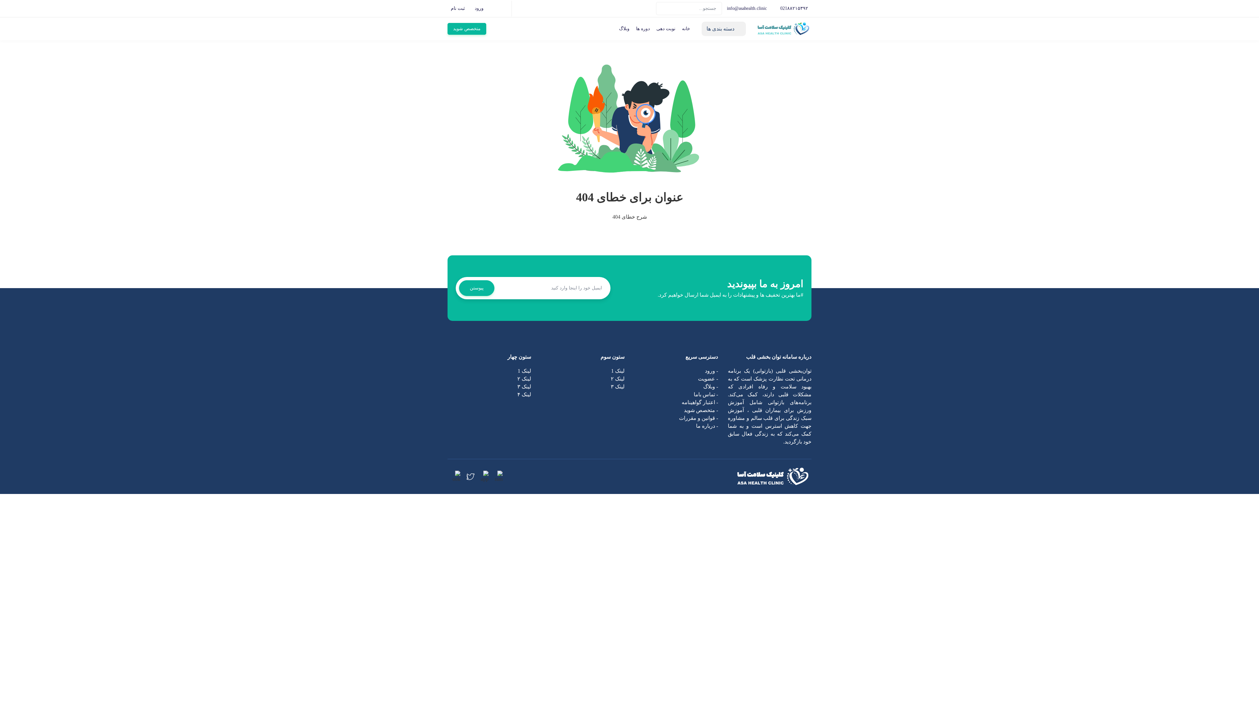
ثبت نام (458, 8)
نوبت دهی (665, 28)
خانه (686, 28)
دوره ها (643, 28)
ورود (479, 8)
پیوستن (477, 287)
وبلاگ (624, 28)
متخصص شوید (467, 28)
